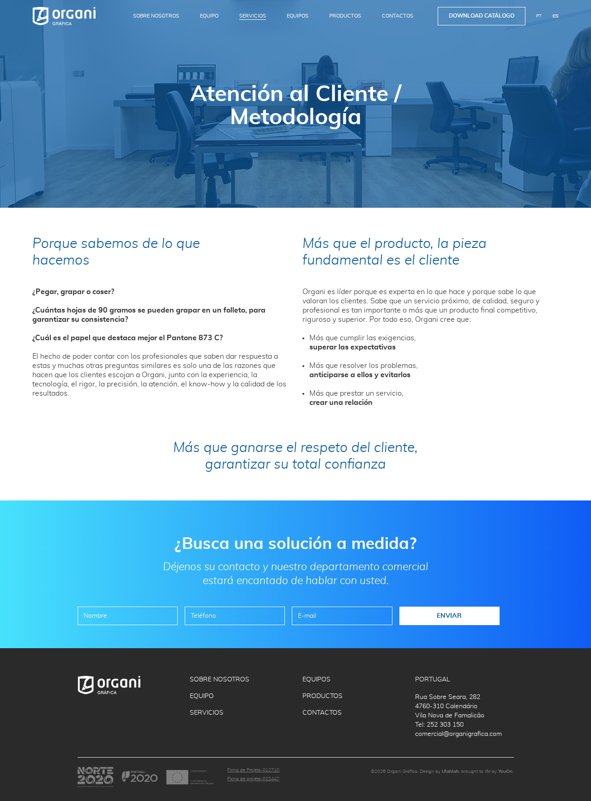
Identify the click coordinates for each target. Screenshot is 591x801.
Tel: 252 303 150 (439, 725)
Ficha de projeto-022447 (253, 779)
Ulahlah (450, 771)
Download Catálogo (481, 15)
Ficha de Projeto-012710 (253, 770)
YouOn (505, 771)
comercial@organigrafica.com (458, 734)
